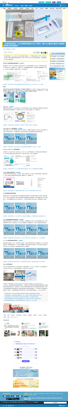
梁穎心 (6, 52)
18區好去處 (52, 8)
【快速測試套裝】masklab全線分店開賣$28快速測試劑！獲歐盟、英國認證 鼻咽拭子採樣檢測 (22, 293)
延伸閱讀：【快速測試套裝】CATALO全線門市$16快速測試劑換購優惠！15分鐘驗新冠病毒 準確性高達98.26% (24, 216)
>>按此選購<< (21, 63)
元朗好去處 (47, 393)
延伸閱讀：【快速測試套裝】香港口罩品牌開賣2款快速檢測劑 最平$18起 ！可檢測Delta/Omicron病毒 (23, 84)
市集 (29, 393)
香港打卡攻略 (58, 8)
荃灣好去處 (52, 393)
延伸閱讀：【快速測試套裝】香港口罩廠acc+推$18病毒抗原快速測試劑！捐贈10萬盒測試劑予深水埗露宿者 (24, 261)
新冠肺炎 (13, 315)
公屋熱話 (22, 5)
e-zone (28, 2)
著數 (5, 315)
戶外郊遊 (30, 394)
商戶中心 (54, 2)
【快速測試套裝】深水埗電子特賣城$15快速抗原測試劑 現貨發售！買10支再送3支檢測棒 (21, 297)
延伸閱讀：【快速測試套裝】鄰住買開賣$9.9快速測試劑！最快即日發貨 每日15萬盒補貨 (20, 125)
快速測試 (25, 315)
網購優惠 (30, 315)
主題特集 (64, 8)
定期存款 (30, 5)
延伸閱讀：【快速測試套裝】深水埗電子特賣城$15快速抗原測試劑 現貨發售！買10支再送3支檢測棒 (22, 283)
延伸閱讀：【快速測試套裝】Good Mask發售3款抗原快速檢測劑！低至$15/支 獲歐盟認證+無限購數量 (23, 168)
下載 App (59, 2)
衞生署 (40, 315)
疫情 (8, 315)
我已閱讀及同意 (55, 402)
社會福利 (34, 394)
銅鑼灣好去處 (42, 393)
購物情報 (8, 49)
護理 (5, 317)
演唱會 (4, 8)
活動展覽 (26, 393)
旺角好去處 (57, 393)
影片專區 (41, 8)
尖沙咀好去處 (35, 393)
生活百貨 (13, 49)
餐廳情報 (26, 394)
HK (8, 2)
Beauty (20, 2)
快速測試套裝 (19, 315)
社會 (61, 393)
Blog (24, 2)
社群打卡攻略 (49, 2)
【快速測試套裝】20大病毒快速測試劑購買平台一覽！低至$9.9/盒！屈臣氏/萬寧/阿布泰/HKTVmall (23, 295)
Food (16, 2)
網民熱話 (25, 398)
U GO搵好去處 (42, 2)
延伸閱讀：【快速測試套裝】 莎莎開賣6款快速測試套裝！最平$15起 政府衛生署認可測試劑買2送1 (22, 190)
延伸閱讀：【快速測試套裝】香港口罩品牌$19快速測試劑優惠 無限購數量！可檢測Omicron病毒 (22, 146)
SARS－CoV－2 (14, 317)
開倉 (31, 393)
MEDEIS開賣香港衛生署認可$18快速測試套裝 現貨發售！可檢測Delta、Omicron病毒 (20, 300)
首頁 (4, 49)
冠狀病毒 (45, 315)
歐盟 (8, 317)
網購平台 (35, 315)
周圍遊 (46, 8)
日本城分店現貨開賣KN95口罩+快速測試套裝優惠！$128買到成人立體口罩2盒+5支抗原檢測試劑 (22, 298)
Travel (12, 2)
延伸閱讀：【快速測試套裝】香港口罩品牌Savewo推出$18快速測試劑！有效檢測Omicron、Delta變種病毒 (24, 237)
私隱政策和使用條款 (30, 402)
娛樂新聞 (26, 5)
